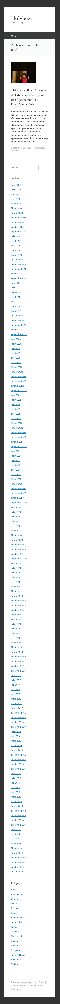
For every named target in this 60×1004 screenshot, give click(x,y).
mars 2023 (16, 362)
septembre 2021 (19, 446)
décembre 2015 (18, 754)
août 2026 (16, 184)
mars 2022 (16, 418)
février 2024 (16, 310)
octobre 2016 (17, 722)
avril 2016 (15, 736)
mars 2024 (16, 306)
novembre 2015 (18, 759)
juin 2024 (15, 292)
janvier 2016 (17, 750)
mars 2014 (16, 843)
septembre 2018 (19, 614)
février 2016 (16, 745)
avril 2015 (15, 792)
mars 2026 (16, 203)
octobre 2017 (17, 665)
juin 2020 (15, 516)
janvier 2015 (17, 806)
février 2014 (16, 848)
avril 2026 (15, 198)
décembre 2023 (18, 320)
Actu (13, 889)
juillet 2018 (16, 623)
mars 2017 (16, 698)
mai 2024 (15, 296)
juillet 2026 (16, 189)
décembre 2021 (18, 432)
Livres (14, 926)
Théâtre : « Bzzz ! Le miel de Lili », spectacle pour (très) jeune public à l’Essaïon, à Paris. (29, 97)
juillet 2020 (16, 511)
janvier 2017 (17, 708)
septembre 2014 (19, 824)
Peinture (15, 940)
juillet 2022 (16, 399)
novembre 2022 (18, 381)
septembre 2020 (19, 502)
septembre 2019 (19, 558)
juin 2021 (15, 460)
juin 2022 (15, 404)
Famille (14, 912)
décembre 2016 (18, 712)
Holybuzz (22, 18)
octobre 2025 (17, 226)
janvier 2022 (17, 427)
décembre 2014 (18, 810)
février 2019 (16, 591)
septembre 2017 (19, 670)
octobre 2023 (17, 329)
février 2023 (16, 367)
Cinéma (14, 898)
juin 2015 (15, 782)
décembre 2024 (18, 264)
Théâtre (14, 150)
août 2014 (16, 829)
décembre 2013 (18, 857)
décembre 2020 (18, 488)
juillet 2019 (16, 567)
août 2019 (16, 563)
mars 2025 (16, 250)
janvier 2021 (17, 483)
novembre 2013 (18, 862)
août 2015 (16, 773)
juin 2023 (15, 348)
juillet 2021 (16, 455)
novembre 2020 (18, 493)
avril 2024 (15, 301)
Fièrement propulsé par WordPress (28, 982)
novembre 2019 (18, 549)
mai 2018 (15, 633)
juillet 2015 (16, 778)
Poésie (14, 945)
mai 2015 (15, 787)
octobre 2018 (17, 609)
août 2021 (16, 451)
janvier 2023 (17, 371)
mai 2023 (15, 353)
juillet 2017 (16, 680)
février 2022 (16, 423)
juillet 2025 (16, 236)
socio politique (18, 954)
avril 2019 (15, 581)
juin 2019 (15, 572)
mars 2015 (16, 796)
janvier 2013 (17, 871)
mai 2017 (15, 689)
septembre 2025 (19, 231)
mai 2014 (15, 834)
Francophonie (17, 917)
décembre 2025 (18, 217)
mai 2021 (15, 465)
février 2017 (16, 703)
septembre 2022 (19, 390)
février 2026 (16, 208)
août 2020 (16, 507)
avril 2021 (15, 469)
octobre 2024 (17, 273)
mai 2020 (15, 521)
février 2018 (16, 647)
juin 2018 (15, 628)
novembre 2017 (18, 661)
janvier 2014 (17, 852)
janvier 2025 (17, 259)
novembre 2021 (18, 437)
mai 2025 (15, 240)
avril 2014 (15, 838)
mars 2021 (16, 474)
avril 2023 (15, 357)
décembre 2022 (18, 376)
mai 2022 (15, 409)
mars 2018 (16, 642)
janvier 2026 (17, 212)
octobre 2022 (17, 385)
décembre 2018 (18, 600)
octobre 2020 (17, 497)
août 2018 (16, 619)
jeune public (38, 147)
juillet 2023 (16, 343)
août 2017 (16, 675)
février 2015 (16, 801)
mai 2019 (15, 577)
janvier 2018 (17, 651)
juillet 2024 (16, 287)
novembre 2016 (18, 717)
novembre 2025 (18, 222)
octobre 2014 (17, 820)
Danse (14, 903)
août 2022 (16, 395)
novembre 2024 (18, 268)
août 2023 (16, 339)
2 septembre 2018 (19, 147)
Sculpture (15, 950)
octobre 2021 (17, 441)
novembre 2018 (18, 605)
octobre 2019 (17, 553)
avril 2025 (15, 245)
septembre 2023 (19, 334)
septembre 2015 (19, 768)
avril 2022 (15, 413)
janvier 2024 (17, 315)
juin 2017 (15, 684)
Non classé (16, 936)
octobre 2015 (17, 764)
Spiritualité (16, 959)
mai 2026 (15, 194)
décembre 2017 (18, 656)
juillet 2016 (16, 731)
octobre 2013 (17, 866)
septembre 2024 (19, 278)
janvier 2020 (17, 539)
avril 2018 (15, 637)
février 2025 (16, 254)
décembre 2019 (18, 544)
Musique (15, 931)
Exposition (16, 908)
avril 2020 (15, 525)
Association (16, 894)
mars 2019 (16, 586)
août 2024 (16, 282)
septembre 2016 (19, 726)
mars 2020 (16, 530)
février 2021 (16, 479)
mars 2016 (16, 740)
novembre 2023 (18, 324)
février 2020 (16, 535)
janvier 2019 (17, 595)
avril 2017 (15, 694)
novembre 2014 (18, 815)
